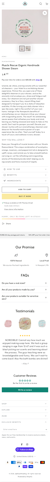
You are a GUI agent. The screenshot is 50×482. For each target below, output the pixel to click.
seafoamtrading (8, 61)
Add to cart (24, 189)
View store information (13, 209)
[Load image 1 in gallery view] (22, 48)
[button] (40, 4)
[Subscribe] (46, 429)
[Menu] (3, 4)
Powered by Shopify (25, 476)
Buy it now (25, 196)
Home (4, 56)
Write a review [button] (25, 390)
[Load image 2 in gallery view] (28, 48)
